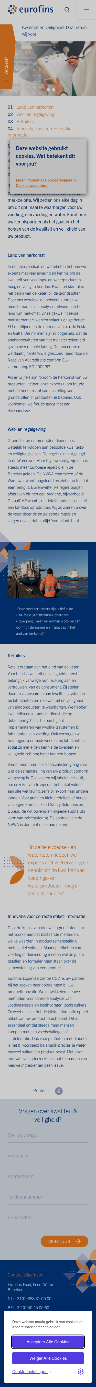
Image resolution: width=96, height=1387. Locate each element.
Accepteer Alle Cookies (48, 1342)
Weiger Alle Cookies (48, 1358)
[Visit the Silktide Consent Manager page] (81, 1371)
